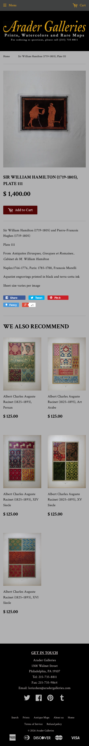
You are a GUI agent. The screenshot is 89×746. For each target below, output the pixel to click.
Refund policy (54, 724)
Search (15, 717)
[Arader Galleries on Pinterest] (50, 699)
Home (6, 56)
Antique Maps (41, 717)
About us (59, 717)
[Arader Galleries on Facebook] (38, 699)
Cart (82, 5)
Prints (26, 717)
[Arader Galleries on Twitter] (27, 699)
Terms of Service (33, 724)
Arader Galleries (45, 731)
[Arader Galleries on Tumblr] (62, 699)
